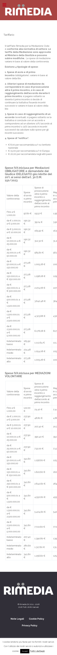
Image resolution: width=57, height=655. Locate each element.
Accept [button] (25, 651)
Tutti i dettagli (37, 651)
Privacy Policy (29, 625)
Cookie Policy (36, 619)
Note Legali (17, 619)
